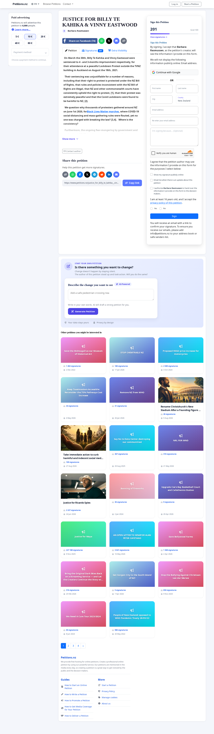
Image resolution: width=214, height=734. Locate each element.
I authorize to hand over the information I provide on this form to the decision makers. (175, 191)
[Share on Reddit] (102, 174)
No (164, 208)
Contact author (73, 151)
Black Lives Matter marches (103, 111)
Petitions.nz (20, 4)
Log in (175, 4)
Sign (174, 216)
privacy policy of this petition (166, 202)
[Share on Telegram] (94, 174)
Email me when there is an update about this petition (173, 181)
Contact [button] (67, 4)
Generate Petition (85, 311)
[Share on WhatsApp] (102, 41)
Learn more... (22, 29)
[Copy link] (124, 41)
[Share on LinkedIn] (109, 174)
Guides (65, 679)
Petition (72, 50)
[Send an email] (116, 41)
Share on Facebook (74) (82, 41)
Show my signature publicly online (168, 174)
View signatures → (158, 37)
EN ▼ (37, 4)
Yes (155, 208)
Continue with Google (168, 72)
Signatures (93, 50)
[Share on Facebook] (80, 174)
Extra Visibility (119, 50)
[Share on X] (109, 41)
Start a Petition (191, 4)
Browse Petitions (52, 4)
